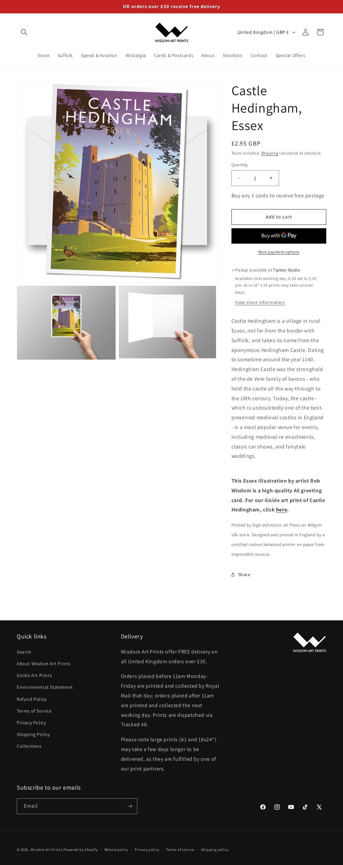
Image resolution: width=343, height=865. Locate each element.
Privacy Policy (31, 723)
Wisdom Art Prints (46, 849)
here (281, 509)
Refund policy (116, 849)
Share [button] (244, 574)
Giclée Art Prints (34, 675)
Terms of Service (34, 711)
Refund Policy (32, 699)
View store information (260, 302)
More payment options (278, 251)
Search (24, 652)
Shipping (269, 153)
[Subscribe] (129, 806)
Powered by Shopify (80, 849)
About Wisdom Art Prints (44, 664)
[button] (24, 32)
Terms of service (180, 849)
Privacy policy (147, 849)
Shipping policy (215, 849)
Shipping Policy (33, 734)
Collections (29, 746)
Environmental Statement (45, 687)
